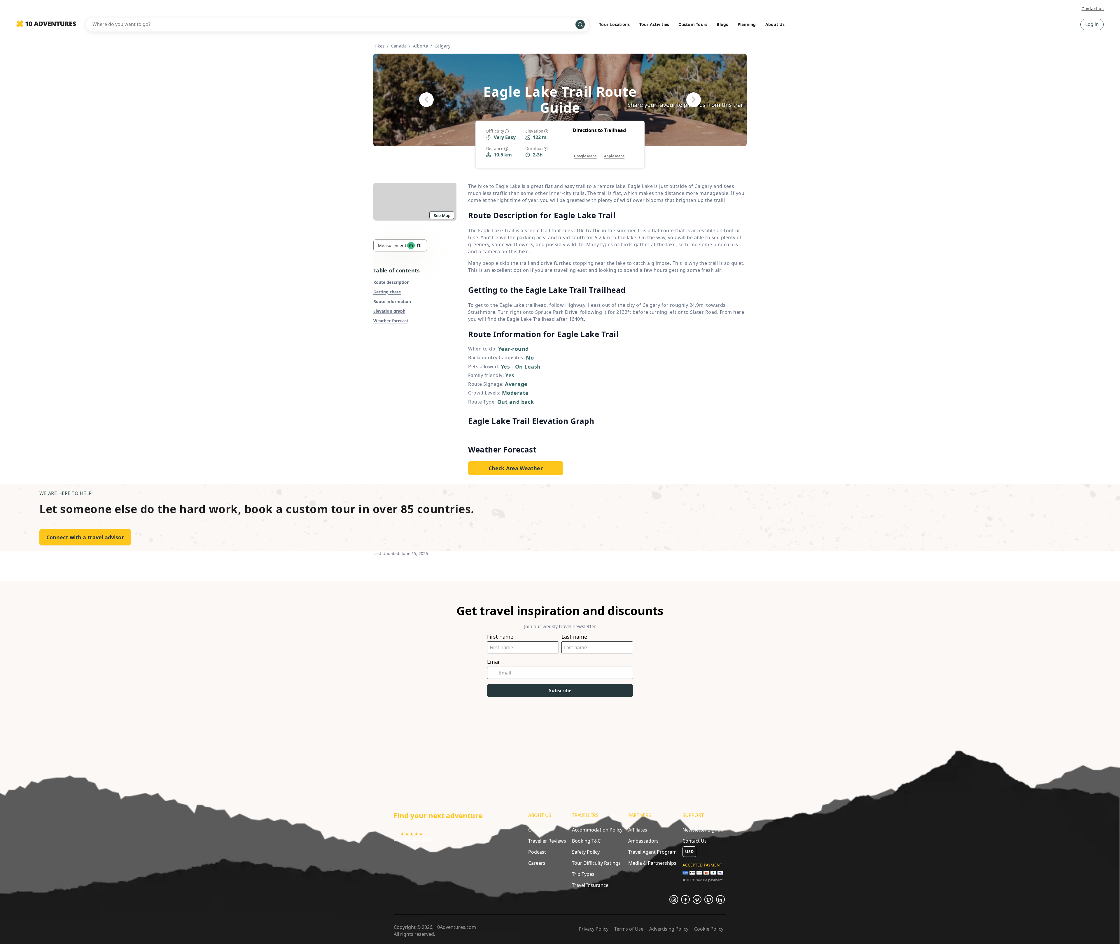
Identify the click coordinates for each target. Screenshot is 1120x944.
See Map (442, 215)
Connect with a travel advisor (85, 537)
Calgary (443, 46)
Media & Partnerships (652, 863)
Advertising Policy (668, 929)
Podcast (537, 852)
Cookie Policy (708, 929)
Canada (399, 46)
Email (494, 662)
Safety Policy (586, 852)
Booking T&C (586, 841)
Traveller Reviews (547, 841)
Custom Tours (692, 24)
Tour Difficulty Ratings (596, 863)
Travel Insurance (590, 885)
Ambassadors (643, 841)
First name (500, 637)
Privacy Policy (593, 929)
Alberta (420, 46)
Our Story (539, 830)
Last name (574, 637)
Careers (536, 863)
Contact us (1093, 8)
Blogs (722, 24)
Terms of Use (628, 929)
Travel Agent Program (652, 852)
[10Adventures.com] (46, 24)
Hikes (379, 46)
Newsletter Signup (702, 830)
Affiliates (637, 830)
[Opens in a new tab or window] (673, 899)
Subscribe (560, 690)
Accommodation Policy (597, 830)
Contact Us (694, 841)
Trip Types (583, 874)
